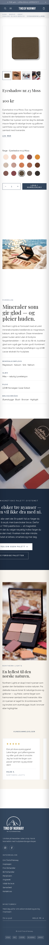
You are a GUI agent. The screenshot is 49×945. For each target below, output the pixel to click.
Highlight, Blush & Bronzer (13, 16)
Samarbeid (7, 887)
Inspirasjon (7, 864)
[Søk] (5, 8)
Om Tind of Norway (11, 860)
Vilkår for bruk (8, 884)
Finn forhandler (9, 868)
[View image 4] (36, 75)
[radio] (5, 157)
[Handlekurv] (43, 8)
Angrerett (6, 880)
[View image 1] (6, 75)
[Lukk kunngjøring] (45, 2)
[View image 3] (26, 75)
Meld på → (38, 918)
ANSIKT (20, 14)
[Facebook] (11, 847)
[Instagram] (5, 847)
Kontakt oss (7, 891)
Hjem (4, 14)
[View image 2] (16, 75)
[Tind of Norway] (27, 8)
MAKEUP (12, 14)
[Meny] (10, 8)
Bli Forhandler (8, 872)
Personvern (7, 876)
